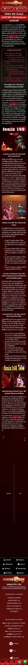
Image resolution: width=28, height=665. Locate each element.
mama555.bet (14, 35)
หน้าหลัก (8, 560)
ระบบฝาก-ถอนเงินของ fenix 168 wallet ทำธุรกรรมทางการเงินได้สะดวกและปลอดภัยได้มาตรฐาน (15, 67)
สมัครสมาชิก (22, 9)
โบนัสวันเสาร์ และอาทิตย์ (14, 598)
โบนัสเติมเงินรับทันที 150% (14, 603)
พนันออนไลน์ (17, 415)
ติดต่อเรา (21, 573)
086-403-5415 (17, 634)
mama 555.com (14, 584)
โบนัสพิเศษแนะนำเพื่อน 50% (14, 609)
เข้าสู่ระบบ (8, 9)
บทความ (22, 564)
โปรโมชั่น (9, 573)
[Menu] (3, 3)
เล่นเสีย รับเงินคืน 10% (14, 600)
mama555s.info (16, 628)
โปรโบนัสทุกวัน (14, 611)
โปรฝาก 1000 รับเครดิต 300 (14, 606)
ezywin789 (13, 103)
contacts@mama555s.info (16, 631)
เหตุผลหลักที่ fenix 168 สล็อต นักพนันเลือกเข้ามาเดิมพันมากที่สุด (16, 74)
